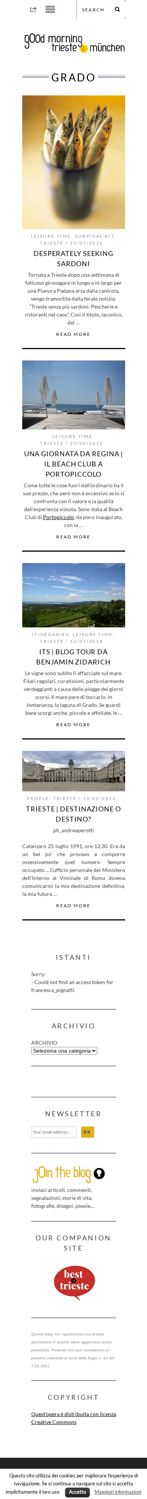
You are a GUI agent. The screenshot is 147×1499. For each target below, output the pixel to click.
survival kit (94, 236)
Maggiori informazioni (118, 1492)
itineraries (50, 634)
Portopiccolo (58, 517)
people (38, 798)
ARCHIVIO (44, 1042)
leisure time (51, 236)
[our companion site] (73, 1283)
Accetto (77, 1492)
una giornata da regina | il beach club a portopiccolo (73, 463)
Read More (73, 334)
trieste (52, 243)
